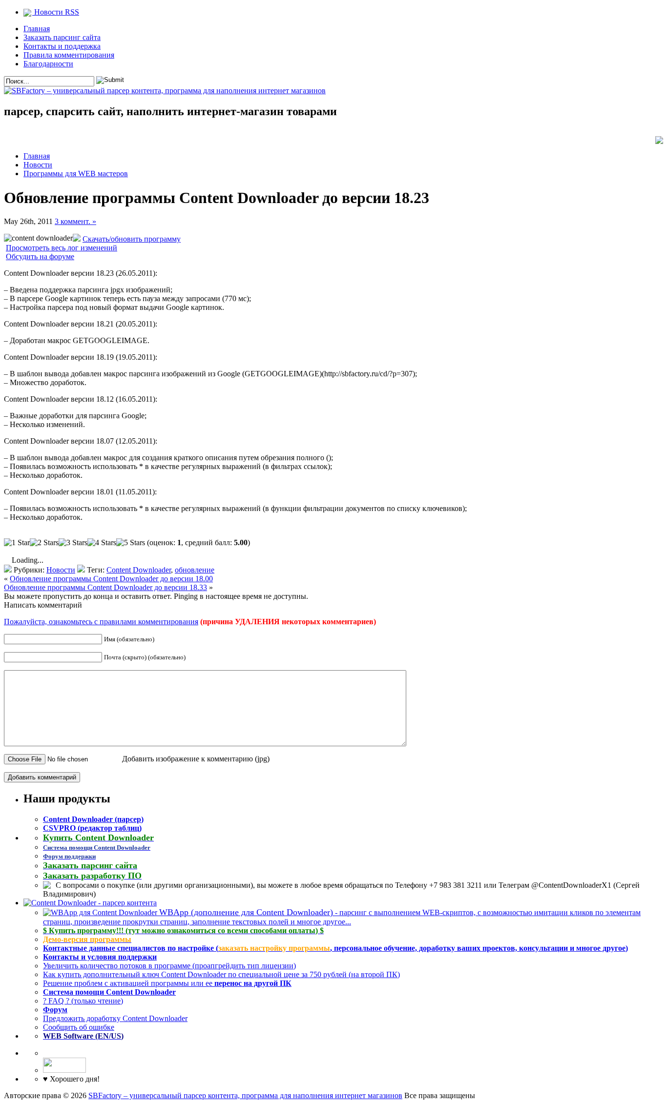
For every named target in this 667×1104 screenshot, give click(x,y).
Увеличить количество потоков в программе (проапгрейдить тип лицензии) (169, 965)
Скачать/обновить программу (132, 239)
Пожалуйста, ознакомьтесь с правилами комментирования (101, 621)
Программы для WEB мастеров (75, 173)
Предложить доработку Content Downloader (115, 1018)
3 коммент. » (75, 221)
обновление (194, 570)
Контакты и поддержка (62, 46)
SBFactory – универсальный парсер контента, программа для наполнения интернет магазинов (245, 1095)
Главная (36, 28)
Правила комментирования (68, 55)
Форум (55, 1009)
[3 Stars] (73, 542)
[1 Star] (17, 542)
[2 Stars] (44, 542)
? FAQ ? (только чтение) (83, 1001)
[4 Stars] (101, 542)
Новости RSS (55, 12)
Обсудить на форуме (40, 256)
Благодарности (48, 64)
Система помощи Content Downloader (109, 992)
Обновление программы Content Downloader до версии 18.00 (111, 578)
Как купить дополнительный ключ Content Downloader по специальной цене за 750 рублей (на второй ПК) (221, 974)
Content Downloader (138, 570)
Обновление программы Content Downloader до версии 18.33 (105, 587)
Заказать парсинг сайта (62, 37)
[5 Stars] (130, 542)
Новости (37, 165)
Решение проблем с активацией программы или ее (167, 983)
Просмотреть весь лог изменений (61, 248)
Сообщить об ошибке (78, 1027)
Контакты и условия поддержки (100, 957)
